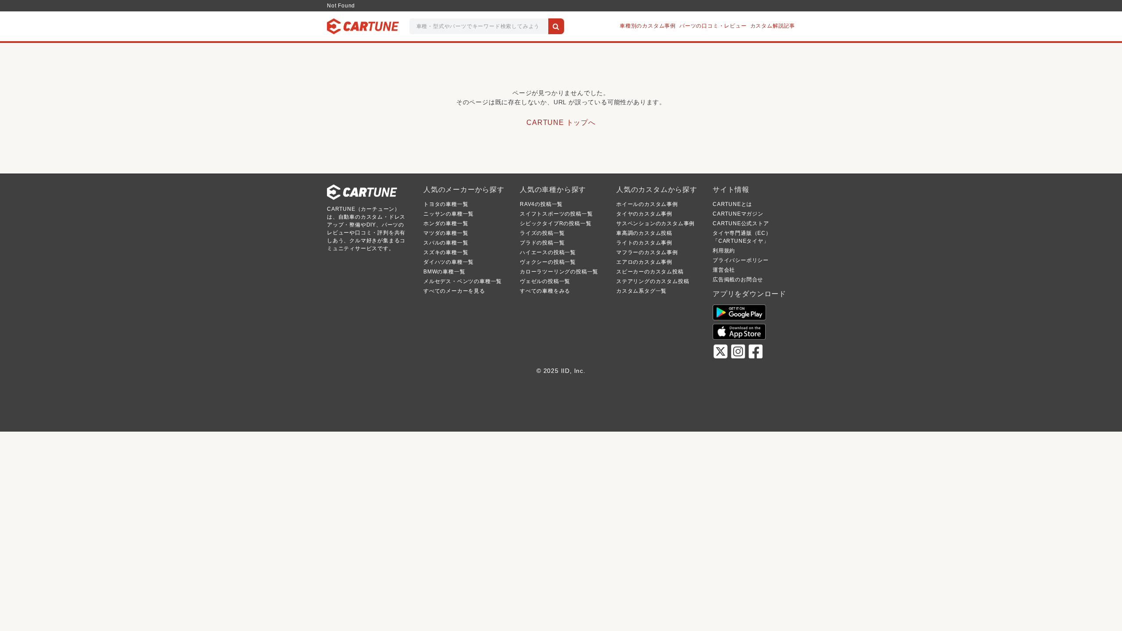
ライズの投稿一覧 (542, 233)
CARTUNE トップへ (561, 122)
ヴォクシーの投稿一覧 (548, 262)
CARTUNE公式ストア (741, 223)
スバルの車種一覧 (445, 243)
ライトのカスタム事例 (644, 243)
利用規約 (724, 251)
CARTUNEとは (732, 204)
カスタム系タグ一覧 (641, 291)
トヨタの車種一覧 (445, 204)
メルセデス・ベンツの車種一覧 (462, 281)
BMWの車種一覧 (444, 272)
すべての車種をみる (545, 291)
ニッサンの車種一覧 (448, 214)
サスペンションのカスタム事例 (655, 223)
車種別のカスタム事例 (648, 26)
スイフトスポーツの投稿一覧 (556, 214)
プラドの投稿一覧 (542, 243)
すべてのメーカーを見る (454, 291)
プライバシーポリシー (741, 260)
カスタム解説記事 (772, 26)
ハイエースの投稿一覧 (548, 252)
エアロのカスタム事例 (644, 262)
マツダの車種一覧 (445, 233)
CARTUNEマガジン (738, 214)
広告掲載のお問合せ (738, 280)
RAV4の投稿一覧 (541, 204)
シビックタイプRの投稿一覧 (555, 223)
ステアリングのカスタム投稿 (652, 281)
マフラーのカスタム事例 (647, 252)
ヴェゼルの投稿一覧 (545, 281)
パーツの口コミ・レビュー (713, 26)
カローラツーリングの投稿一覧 (559, 272)
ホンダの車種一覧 (445, 223)
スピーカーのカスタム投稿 (650, 272)
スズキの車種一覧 (445, 252)
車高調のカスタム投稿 (644, 233)
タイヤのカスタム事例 (644, 214)
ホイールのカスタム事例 (647, 204)
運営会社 (724, 270)
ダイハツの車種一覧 (448, 262)
